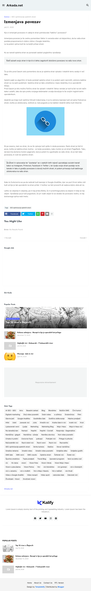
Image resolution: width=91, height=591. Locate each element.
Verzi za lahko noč (75, 459)
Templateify (40, 587)
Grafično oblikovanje (56, 419)
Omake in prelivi (12, 439)
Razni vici (52, 443)
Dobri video (46, 414)
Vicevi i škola (46, 463)
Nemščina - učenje (30, 435)
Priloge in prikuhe (65, 439)
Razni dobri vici (28, 443)
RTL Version (59, 583)
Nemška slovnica (48, 435)
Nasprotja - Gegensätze (65, 431)
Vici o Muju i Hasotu (41, 471)
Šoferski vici (59, 455)
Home (29, 583)
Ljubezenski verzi (12, 427)
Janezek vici (24, 423)
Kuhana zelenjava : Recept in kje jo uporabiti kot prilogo (39, 332)
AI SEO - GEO (11, 410)
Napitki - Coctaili (46, 431)
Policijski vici (51, 439)
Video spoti (45, 475)
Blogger (61, 587)
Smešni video (27, 451)
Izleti (14, 423)
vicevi (23, 463)
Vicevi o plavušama (13, 467)
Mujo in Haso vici (75, 427)
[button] (3, 5)
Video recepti (32, 475)
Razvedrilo (64, 443)
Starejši (83, 238)
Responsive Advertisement (45, 382)
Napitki (33, 431)
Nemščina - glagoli (13, 435)
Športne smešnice (12, 459)
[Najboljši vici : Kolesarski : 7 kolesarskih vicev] (10, 346)
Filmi (79, 414)
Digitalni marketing (13, 414)
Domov (7, 17)
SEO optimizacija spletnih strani (23, 17)
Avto (21, 410)
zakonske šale (58, 475)
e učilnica (57, 414)
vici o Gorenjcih (76, 467)
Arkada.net (15, 5)
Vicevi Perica (29, 467)
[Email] (47, 214)
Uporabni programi (57, 459)
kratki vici (73, 423)
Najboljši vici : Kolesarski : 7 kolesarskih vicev (35, 343)
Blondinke (52, 410)
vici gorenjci (62, 467)
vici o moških (25, 471)
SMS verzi (20, 455)
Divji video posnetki (31, 414)
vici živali (68, 471)
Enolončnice (69, 414)
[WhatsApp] (38, 214)
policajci (39, 439)
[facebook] (35, 518)
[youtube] (45, 518)
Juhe (35, 423)
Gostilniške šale (39, 419)
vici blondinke (48, 467)
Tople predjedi (28, 459)
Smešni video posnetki (44, 451)
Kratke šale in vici (59, 423)
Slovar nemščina (63, 447)
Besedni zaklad (32, 410)
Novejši (8, 238)
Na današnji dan (12, 431)
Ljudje (25, 427)
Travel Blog (41, 459)
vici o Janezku (11, 471)
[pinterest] (56, 518)
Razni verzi (41, 443)
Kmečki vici (44, 423)
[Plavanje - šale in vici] (10, 356)
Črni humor (77, 410)
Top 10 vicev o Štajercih (24, 545)
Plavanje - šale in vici (25, 354)
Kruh (82, 423)
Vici (38, 467)
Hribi (7, 423)
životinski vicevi (29, 479)
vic (7, 463)
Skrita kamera (38, 447)
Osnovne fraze (27, 439)
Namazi (24, 431)
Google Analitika (24, 419)
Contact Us (48, 583)
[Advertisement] (45, 267)
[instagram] (51, 518)
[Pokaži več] (52, 214)
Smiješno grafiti (76, 451)
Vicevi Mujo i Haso (62, 463)
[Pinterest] (43, 214)
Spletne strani (45, 455)
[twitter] (40, 518)
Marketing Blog (48, 427)
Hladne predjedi (74, 419)
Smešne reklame (12, 451)
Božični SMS (64, 410)
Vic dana (14, 463)
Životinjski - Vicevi (13, 479)
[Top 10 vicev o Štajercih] (8, 548)
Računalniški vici (12, 443)
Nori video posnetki (65, 435)
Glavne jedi (10, 419)
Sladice (50, 447)
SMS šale (9, 455)
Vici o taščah (57, 471)
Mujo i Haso (61, 427)
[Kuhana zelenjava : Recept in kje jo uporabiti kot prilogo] (10, 335)
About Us (37, 583)
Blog (43, 410)
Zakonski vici (72, 475)
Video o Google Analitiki (15, 475)
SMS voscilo (32, 455)
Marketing (34, 427)
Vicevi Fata (33, 463)
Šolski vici (71, 455)
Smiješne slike (61, 451)
